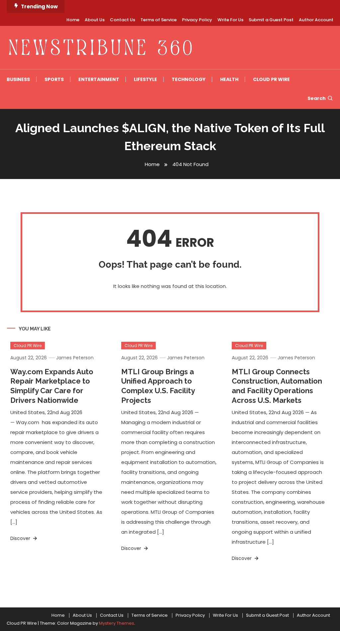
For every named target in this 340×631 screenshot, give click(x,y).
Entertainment (98, 79)
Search (316, 98)
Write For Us (230, 20)
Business (18, 79)
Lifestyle (145, 79)
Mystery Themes (116, 623)
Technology (189, 79)
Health (229, 79)
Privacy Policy (197, 20)
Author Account (316, 20)
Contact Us (122, 20)
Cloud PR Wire (271, 79)
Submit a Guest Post (271, 20)
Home (72, 20)
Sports (54, 79)
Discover (21, 538)
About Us (95, 20)
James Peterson (75, 357)
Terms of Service (158, 20)
